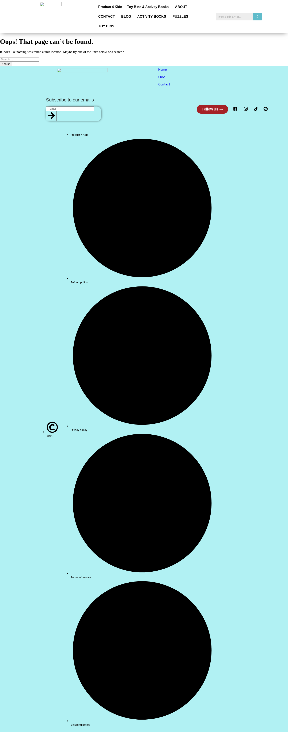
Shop (162, 77)
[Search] (51, 116)
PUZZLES (180, 16)
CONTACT (106, 16)
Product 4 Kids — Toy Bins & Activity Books (133, 7)
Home (162, 70)
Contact (164, 84)
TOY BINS (106, 26)
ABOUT (181, 7)
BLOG (126, 16)
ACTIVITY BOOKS (151, 16)
